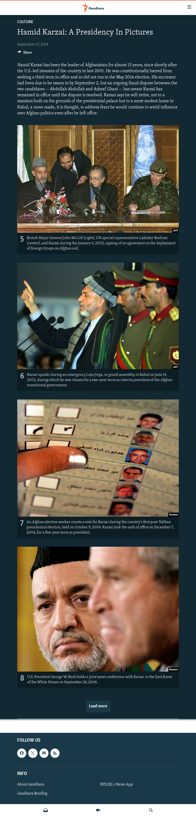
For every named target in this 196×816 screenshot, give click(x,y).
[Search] (151, 810)
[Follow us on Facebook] (21, 753)
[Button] (24, 53)
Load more (98, 706)
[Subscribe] (44, 753)
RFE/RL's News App (116, 784)
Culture (25, 22)
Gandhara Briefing (32, 794)
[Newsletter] (45, 810)
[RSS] (55, 753)
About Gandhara (30, 784)
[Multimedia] (98, 810)
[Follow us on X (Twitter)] (32, 753)
